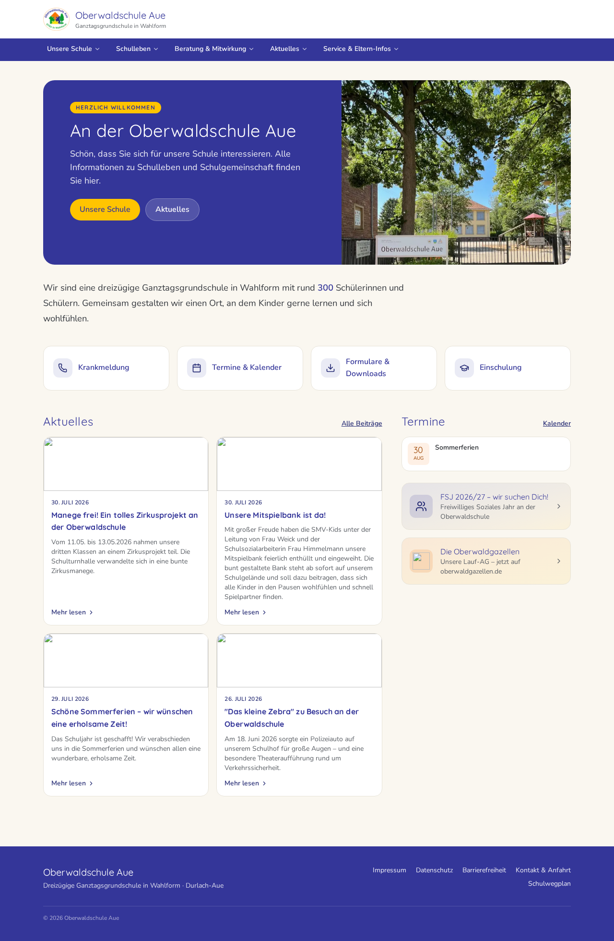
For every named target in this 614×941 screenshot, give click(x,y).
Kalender (557, 423)
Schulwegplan (549, 883)
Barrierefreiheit (484, 870)
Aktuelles (284, 48)
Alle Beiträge (362, 423)
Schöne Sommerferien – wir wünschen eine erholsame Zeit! (122, 718)
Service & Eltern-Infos (357, 48)
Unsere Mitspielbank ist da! (275, 515)
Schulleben (133, 48)
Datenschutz (434, 870)
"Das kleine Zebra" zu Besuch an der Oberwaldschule (291, 718)
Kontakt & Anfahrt (543, 870)
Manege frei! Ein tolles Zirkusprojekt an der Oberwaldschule (124, 521)
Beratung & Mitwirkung (210, 48)
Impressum (389, 870)
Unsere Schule (69, 48)
